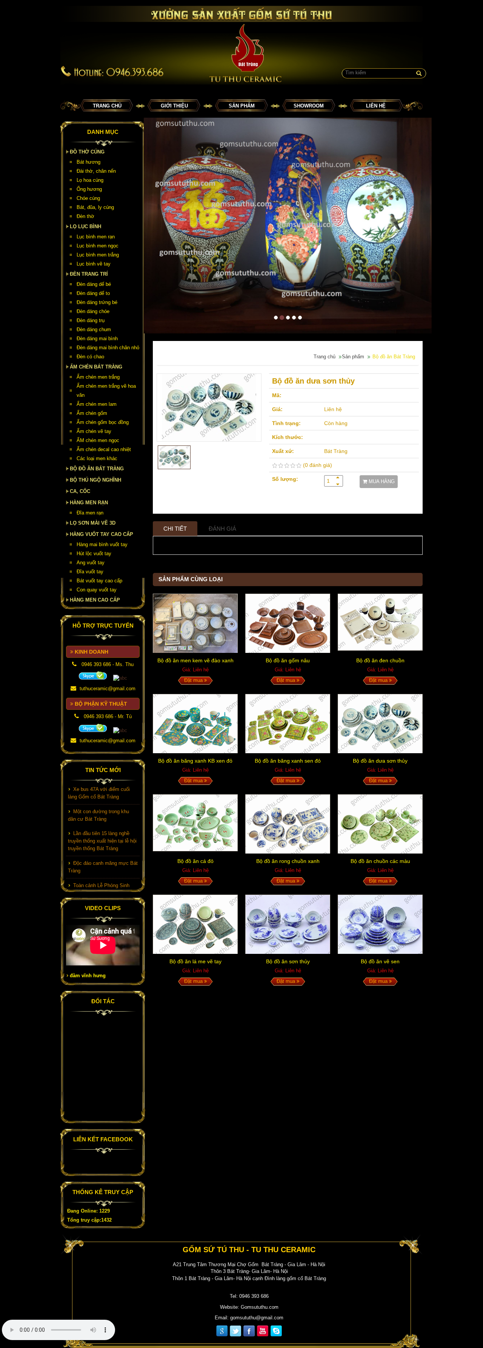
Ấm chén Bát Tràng (96, 367)
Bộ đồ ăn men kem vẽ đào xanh (195, 660)
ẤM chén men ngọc (98, 440)
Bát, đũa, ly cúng (95, 207)
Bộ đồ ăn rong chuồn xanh (288, 861)
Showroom (309, 106)
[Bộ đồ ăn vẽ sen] (380, 924)
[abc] (92, 675)
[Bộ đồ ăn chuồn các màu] (380, 824)
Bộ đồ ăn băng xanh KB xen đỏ (195, 761)
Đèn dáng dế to (93, 293)
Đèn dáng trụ (91, 320)
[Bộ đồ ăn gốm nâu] (287, 623)
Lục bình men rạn (96, 237)
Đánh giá (222, 528)
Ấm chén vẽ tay (94, 431)
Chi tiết (175, 528)
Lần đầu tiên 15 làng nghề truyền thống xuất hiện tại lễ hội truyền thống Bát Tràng (102, 828)
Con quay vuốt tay (97, 590)
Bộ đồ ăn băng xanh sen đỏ (288, 761)
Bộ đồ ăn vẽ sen (380, 961)
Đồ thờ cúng (87, 152)
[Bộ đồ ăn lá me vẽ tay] (195, 924)
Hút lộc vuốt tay (94, 553)
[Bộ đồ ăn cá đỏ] (195, 824)
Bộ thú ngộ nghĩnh (95, 480)
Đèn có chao (90, 356)
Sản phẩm (242, 106)
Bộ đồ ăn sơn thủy (288, 961)
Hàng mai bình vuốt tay (102, 544)
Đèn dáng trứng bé (97, 302)
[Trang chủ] (241, 45)
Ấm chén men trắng (98, 377)
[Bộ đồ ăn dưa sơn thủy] (209, 407)
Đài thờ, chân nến (96, 171)
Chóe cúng (88, 198)
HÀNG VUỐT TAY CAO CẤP (101, 534)
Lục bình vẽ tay (94, 264)
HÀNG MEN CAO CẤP (95, 600)
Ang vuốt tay (91, 562)
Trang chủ (107, 106)
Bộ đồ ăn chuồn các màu (380, 861)
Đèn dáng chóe (93, 311)
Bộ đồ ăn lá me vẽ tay (195, 961)
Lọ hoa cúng (90, 180)
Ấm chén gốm (92, 413)
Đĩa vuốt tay (90, 571)
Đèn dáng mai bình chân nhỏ (108, 347)
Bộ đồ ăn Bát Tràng (97, 468)
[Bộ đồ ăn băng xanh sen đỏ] (287, 723)
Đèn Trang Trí (89, 274)
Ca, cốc (80, 491)
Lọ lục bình (85, 226)
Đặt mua (194, 680)
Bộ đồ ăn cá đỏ (195, 861)
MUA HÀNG (381, 481)
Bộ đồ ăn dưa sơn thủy (380, 761)
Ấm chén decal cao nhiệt (104, 449)
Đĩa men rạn (90, 513)
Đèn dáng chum (94, 329)
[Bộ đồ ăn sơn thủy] (287, 924)
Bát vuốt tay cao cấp (99, 580)
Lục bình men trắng (98, 255)
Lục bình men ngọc (97, 246)
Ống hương (89, 189)
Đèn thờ (85, 216)
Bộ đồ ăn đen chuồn (380, 660)
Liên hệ (376, 106)
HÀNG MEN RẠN (89, 502)
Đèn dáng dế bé (94, 284)
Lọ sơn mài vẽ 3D (92, 523)
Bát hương (88, 162)
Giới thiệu (174, 106)
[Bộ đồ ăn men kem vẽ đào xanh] (195, 623)
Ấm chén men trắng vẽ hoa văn (106, 390)
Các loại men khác (97, 458)
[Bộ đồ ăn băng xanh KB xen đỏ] (195, 723)
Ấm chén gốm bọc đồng (103, 422)
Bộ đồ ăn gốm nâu (288, 660)
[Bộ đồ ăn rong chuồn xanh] (287, 824)
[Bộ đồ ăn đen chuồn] (380, 623)
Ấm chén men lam (97, 404)
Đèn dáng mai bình (97, 338)
